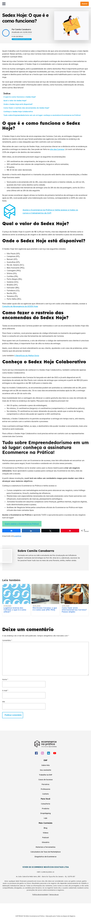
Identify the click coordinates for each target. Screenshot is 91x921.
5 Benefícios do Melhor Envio (27, 355)
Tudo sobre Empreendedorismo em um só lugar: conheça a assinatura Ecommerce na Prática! (42, 115)
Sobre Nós (46, 765)
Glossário (45, 842)
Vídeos (45, 833)
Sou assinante (45, 770)
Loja (45, 818)
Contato (45, 794)
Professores (45, 789)
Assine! (84, 4)
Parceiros (45, 784)
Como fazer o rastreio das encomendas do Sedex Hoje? (26, 108)
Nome (5, 679)
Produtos (45, 809)
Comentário (7, 640)
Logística (17, 536)
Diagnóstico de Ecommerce (45, 857)
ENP (45, 760)
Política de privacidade (40, 894)
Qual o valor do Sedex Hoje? (15, 101)
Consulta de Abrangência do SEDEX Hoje (20, 306)
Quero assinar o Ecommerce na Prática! (22, 524)
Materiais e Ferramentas (45, 847)
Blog (45, 828)
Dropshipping (45, 813)
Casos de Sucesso (45, 780)
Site (3, 702)
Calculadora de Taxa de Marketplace (46, 852)
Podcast (45, 838)
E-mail (5, 691)
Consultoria (45, 804)
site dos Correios (57, 149)
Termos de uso (54, 894)
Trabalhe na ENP (45, 775)
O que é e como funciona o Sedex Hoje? (19, 97)
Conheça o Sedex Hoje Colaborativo (18, 112)
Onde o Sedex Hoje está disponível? (18, 104)
